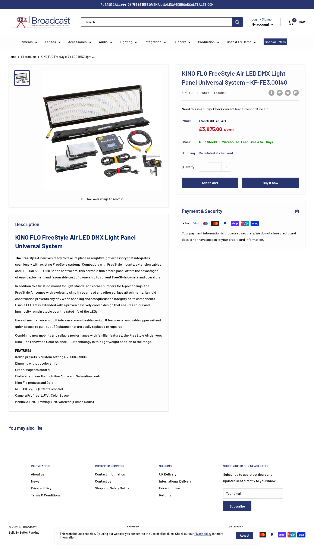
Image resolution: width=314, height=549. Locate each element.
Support (180, 42)
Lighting (126, 42)
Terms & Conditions (45, 495)
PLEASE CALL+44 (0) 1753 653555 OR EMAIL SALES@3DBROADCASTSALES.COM (157, 4)
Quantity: (189, 167)
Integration (153, 42)
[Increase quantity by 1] (226, 166)
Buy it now (270, 183)
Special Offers (275, 42)
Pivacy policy (202, 534)
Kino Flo (188, 93)
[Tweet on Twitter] (288, 92)
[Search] (237, 22)
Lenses (50, 42)
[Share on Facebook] (271, 92)
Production (206, 42)
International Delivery (175, 481)
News (35, 481)
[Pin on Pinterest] (280, 92)
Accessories (77, 42)
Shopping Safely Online (112, 488)
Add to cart (210, 183)
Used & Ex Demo (239, 42)
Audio (103, 42)
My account (260, 24)
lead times (243, 109)
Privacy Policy (41, 488)
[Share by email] (296, 92)
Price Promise (169, 488)
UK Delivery (167, 474)
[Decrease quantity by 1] (203, 166)
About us (37, 474)
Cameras (26, 42)
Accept (244, 535)
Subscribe (237, 506)
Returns (165, 495)
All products (29, 57)
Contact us (103, 481)
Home (12, 57)
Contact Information (110, 474)
